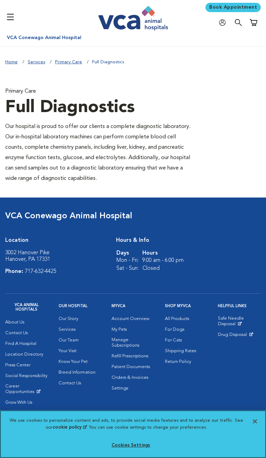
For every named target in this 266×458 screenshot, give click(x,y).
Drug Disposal (235, 336)
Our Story (68, 319)
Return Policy (178, 361)
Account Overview (130, 319)
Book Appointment (233, 7)
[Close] (255, 421)
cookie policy (70, 427)
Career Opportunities (26, 390)
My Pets (119, 329)
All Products (177, 319)
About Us (14, 322)
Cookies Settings (131, 445)
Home (11, 62)
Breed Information (77, 372)
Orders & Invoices (130, 377)
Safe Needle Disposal (239, 322)
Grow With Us (18, 402)
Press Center (17, 365)
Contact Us (16, 333)
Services (36, 62)
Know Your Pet (73, 361)
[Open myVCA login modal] (224, 22)
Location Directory (24, 354)
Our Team (69, 340)
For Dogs (174, 329)
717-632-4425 (40, 271)
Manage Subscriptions (125, 343)
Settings (120, 388)
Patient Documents (131, 367)
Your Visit (68, 351)
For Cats (173, 340)
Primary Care (68, 62)
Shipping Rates (180, 351)
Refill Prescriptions (130, 356)
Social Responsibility (26, 376)
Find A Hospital (20, 343)
